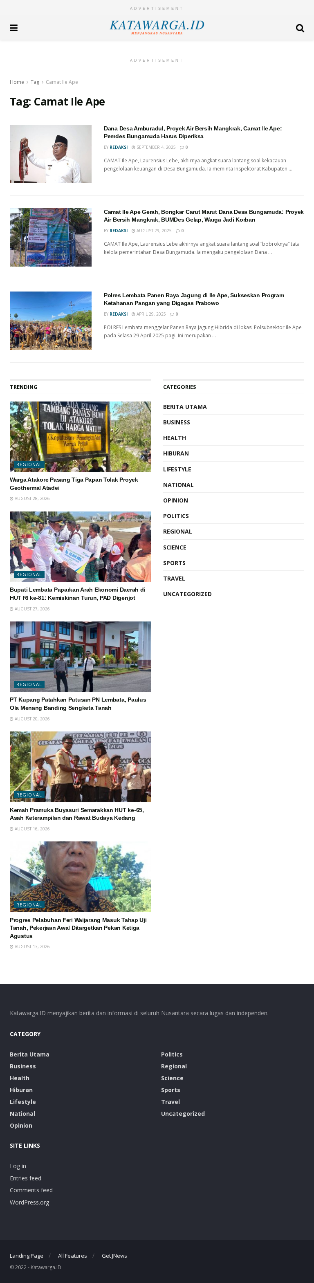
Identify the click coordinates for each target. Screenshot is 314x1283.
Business (176, 422)
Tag (35, 82)
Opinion (175, 500)
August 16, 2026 (31, 829)
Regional (29, 464)
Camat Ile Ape (62, 82)
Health (174, 438)
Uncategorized (187, 594)
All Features (72, 1255)
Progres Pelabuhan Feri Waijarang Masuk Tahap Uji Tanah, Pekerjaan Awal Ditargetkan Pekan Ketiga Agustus (78, 928)
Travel (174, 578)
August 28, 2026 (31, 498)
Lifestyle (177, 469)
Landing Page (26, 1255)
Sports (174, 563)
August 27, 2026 (31, 609)
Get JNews (114, 1255)
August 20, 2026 (31, 719)
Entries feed (25, 1178)
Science (174, 547)
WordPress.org (29, 1202)
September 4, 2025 (155, 147)
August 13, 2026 (31, 946)
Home (17, 82)
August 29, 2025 (153, 230)
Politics (176, 516)
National (178, 485)
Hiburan (176, 453)
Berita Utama (185, 406)
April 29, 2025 (150, 314)
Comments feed (31, 1190)
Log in (18, 1166)
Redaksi (119, 147)
